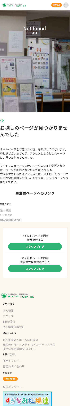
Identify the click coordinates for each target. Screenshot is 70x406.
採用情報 (10, 378)
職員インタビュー (13, 387)
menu (66, 5)
